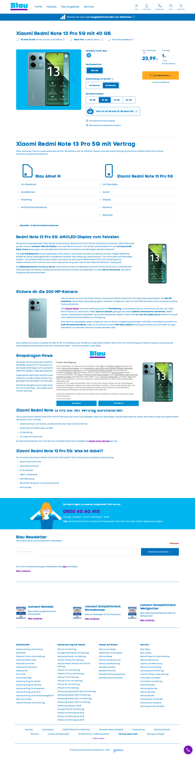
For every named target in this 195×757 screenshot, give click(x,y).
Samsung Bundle (148, 688)
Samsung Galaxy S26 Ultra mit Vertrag (77, 691)
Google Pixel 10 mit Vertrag (71, 709)
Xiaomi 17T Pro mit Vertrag (71, 673)
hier (65, 566)
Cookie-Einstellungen (58, 734)
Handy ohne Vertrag (99, 441)
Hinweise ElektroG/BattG (111, 729)
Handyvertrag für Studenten (30, 688)
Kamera (107, 207)
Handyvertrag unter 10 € (28, 692)
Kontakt (29, 729)
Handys (51, 6)
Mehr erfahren (23, 571)
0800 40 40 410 (81, 511)
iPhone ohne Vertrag (150, 667)
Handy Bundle (147, 695)
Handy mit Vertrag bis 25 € (71, 716)
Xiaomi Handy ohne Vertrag (154, 674)
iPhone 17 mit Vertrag (68, 677)
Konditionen (28, 192)
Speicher (107, 215)
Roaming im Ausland (150, 702)
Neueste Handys (107, 667)
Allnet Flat (21, 653)
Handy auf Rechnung (109, 663)
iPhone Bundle (147, 685)
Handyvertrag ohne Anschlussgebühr (35, 695)
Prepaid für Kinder (25, 663)
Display (106, 199)
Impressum (48, 729)
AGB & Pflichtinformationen (76, 729)
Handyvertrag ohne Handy (29, 649)
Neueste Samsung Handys (112, 674)
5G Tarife (20, 674)
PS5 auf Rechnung (149, 660)
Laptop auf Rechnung (151, 663)
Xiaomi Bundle (147, 692)
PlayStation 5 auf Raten (110, 653)
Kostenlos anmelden (158, 552)
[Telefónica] (118, 750)
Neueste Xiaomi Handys (111, 678)
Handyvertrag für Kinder (28, 681)
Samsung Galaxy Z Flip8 (69, 705)
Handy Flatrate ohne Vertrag (30, 702)
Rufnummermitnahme (34, 207)
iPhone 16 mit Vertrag (68, 688)
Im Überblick (28, 184)
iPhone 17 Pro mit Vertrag (70, 681)
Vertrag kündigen (156, 734)
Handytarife (23, 644)
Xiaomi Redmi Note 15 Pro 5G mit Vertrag (74, 665)
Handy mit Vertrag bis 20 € (71, 720)
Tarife (38, 6)
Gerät (105, 192)
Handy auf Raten (108, 644)
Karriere (35, 734)
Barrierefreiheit (162, 729)
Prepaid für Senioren (26, 667)
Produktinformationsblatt (102, 121)
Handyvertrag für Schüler (29, 685)
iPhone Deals (105, 656)
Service (89, 6)
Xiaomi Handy (72, 308)
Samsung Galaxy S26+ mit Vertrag (75, 698)
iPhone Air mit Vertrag (69, 684)
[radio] (95, 70)
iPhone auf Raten (107, 649)
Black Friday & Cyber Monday (155, 656)
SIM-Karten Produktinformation (105, 125)
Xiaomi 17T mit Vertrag (69, 670)
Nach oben (98, 738)
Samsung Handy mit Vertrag (72, 656)
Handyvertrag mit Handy (71, 644)
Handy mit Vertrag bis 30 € (71, 713)
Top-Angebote (70, 6)
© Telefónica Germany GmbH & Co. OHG (90, 750)
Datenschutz (138, 729)
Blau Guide (145, 653)
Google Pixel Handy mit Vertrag (73, 653)
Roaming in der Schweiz (152, 706)
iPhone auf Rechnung (109, 660)
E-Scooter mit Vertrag (151, 681)
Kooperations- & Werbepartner (93, 734)
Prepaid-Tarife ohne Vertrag (30, 656)
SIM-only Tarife (23, 699)
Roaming (26, 199)
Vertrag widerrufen (128, 734)
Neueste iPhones (107, 670)
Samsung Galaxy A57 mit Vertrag (74, 702)
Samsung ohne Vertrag (152, 670)
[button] (38, 7)
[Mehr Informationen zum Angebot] (144, 53)
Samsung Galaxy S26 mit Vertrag (74, 695)
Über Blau (145, 649)
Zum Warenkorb (160, 75)
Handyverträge (24, 678)
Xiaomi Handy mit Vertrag (71, 660)
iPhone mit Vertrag (67, 649)
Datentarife (22, 670)
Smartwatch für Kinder (151, 699)
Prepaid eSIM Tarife (26, 660)
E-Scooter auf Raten (150, 678)
